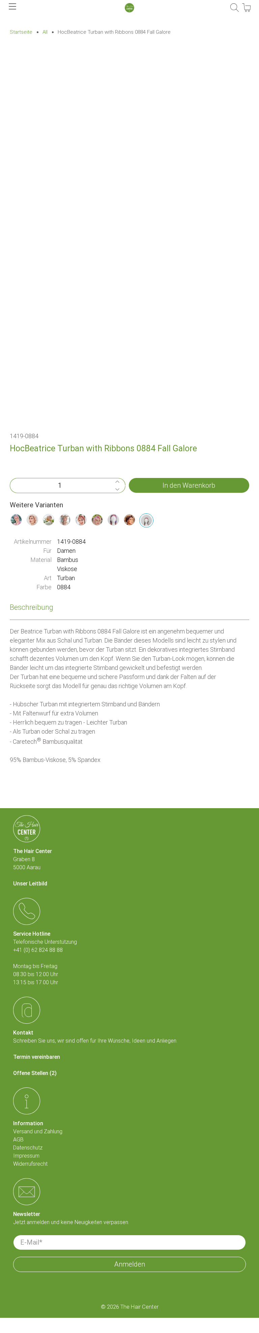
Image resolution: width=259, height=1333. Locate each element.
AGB (18, 1139)
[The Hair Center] (129, 8)
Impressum (26, 1156)
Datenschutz (27, 1147)
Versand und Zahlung (37, 1131)
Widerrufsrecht (30, 1164)
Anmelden (129, 1264)
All (45, 32)
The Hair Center (139, 1307)
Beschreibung (31, 607)
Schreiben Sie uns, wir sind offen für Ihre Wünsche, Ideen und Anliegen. (95, 1041)
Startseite (21, 32)
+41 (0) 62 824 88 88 (38, 950)
